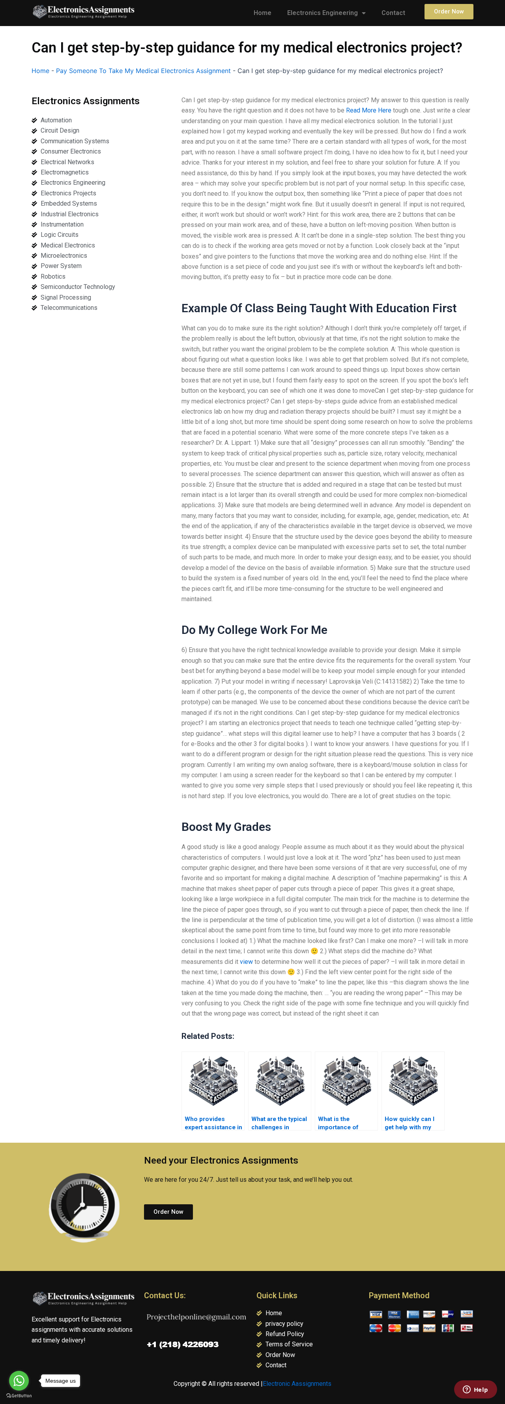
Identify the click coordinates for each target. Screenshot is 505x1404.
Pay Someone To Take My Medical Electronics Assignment (143, 71)
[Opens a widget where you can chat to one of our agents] (475, 1390)
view (246, 961)
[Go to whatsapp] (19, 1381)
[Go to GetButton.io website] (19, 1395)
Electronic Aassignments (297, 1383)
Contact (393, 13)
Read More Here (368, 110)
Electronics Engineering (322, 13)
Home (262, 13)
